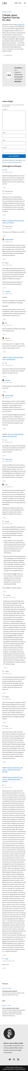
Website (4, 147)
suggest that (21, 24)
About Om (18, 3)
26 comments (8, 55)
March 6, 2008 (6, 12)
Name (4, 132)
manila (6, 958)
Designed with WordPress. (9, 1069)
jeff (6, 170)
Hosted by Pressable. (20, 1069)
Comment (5, 109)
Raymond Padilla (9, 239)
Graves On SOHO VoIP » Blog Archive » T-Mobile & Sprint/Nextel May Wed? (12, 769)
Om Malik (7, 291)
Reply (4, 187)
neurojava (7, 380)
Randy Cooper (8, 459)
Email (4, 140)
